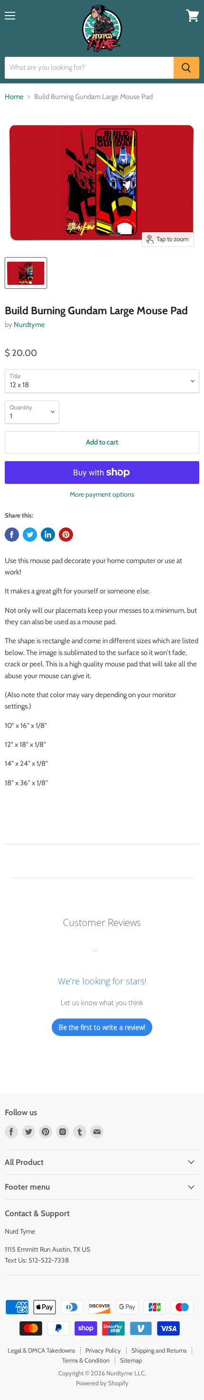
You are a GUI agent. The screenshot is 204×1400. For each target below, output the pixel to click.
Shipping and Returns (158, 1350)
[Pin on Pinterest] (66, 534)
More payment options (102, 494)
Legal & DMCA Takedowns (41, 1350)
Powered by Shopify (102, 1383)
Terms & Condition (86, 1360)
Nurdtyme (29, 324)
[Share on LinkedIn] (48, 534)
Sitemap (131, 1360)
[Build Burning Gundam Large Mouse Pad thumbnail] (25, 273)
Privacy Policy (103, 1350)
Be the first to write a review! (102, 1027)
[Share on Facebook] (12, 534)
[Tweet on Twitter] (30, 534)
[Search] (186, 68)
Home (14, 97)
